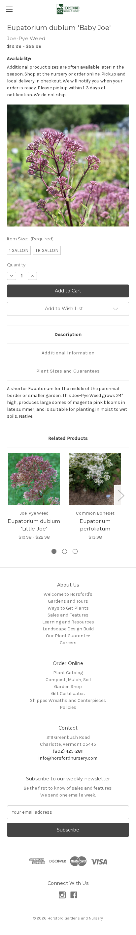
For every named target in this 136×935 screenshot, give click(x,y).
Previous (8, 495)
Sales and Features (68, 615)
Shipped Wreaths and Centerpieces (68, 700)
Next (120, 495)
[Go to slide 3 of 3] (75, 551)
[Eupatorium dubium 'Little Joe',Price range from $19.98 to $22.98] (34, 479)
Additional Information (68, 353)
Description (68, 334)
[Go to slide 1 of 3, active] (53, 551)
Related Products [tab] (68, 438)
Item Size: (30, 238)
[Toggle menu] (9, 9)
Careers (68, 643)
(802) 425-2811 (68, 751)
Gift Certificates (68, 693)
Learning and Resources (68, 622)
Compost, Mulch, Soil (68, 679)
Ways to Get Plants (68, 608)
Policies (68, 707)
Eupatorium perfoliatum (95, 525)
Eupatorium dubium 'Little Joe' (34, 525)
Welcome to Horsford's (68, 594)
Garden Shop (68, 686)
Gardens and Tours (68, 601)
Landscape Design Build (68, 629)
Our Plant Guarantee (68, 636)
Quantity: (16, 264)
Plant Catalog (68, 673)
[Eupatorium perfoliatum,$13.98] (95, 479)
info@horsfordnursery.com (68, 758)
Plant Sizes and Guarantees (68, 371)
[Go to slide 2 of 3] (64, 551)
